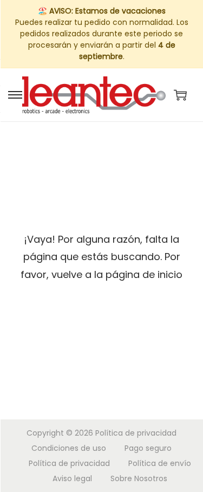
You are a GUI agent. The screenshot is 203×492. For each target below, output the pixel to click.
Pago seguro (148, 448)
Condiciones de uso (68, 448)
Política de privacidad (135, 433)
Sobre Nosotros (138, 478)
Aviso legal (72, 478)
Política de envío (159, 463)
